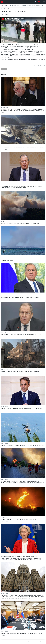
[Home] (2, 2)
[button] (5, 5)
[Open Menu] (44, 2)
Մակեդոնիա (19, 71)
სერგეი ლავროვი (5, 71)
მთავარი (3, 8)
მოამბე (8, 8)
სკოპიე (13, 71)
